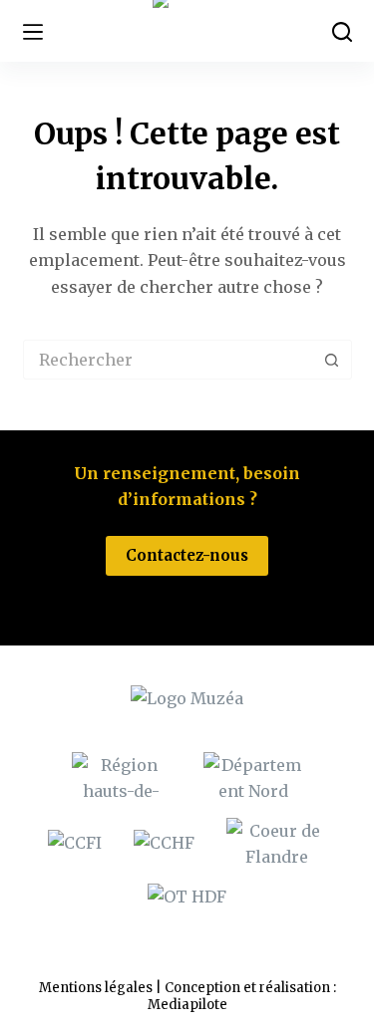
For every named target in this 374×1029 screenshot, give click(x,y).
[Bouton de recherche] (332, 360)
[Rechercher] (342, 32)
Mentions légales (96, 987)
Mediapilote (187, 1004)
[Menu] (33, 32)
